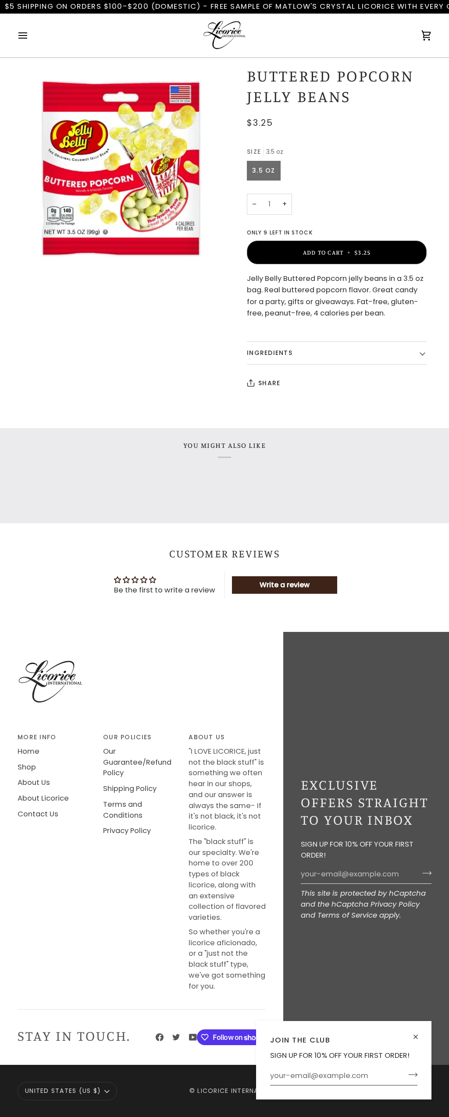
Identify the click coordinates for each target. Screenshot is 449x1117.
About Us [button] (206, 737)
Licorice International (240, 1090)
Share (269, 383)
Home (28, 751)
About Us (34, 782)
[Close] (419, 1033)
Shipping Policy (130, 789)
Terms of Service (347, 915)
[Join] (410, 1074)
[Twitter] (176, 1037)
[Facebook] (160, 1037)
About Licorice (43, 798)
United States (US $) (63, 1090)
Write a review (285, 585)
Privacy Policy (395, 904)
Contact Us (38, 814)
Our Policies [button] (127, 737)
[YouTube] (193, 1037)
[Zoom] (121, 169)
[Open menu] (31, 35)
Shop (27, 767)
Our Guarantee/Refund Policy (137, 762)
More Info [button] (37, 737)
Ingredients (269, 352)
